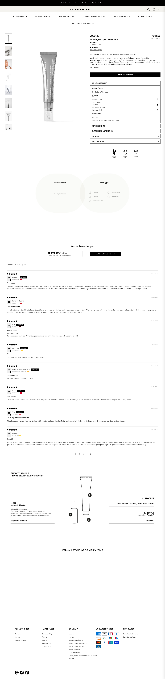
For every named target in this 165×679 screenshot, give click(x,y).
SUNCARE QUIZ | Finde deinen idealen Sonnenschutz (82, 3)
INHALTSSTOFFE (98, 141)
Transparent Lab (20, 640)
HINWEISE (95, 136)
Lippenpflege (46, 646)
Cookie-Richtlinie (74, 652)
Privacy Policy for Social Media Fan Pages (83, 656)
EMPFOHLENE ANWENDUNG (102, 131)
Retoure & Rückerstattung (78, 643)
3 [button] (83, 454)
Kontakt (71, 637)
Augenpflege (46, 643)
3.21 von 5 (65, 253)
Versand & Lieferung (76, 640)
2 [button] (79, 454)
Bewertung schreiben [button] (105, 254)
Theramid (18, 634)
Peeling (44, 637)
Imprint (71, 659)
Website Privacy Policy (76, 646)
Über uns (72, 634)
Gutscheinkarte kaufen (131, 634)
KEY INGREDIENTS (98, 126)
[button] (95, 47)
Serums (44, 640)
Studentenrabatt (74, 649)
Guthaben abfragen (130, 637)
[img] (12, 274)
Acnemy (17, 637)
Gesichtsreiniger (47, 634)
